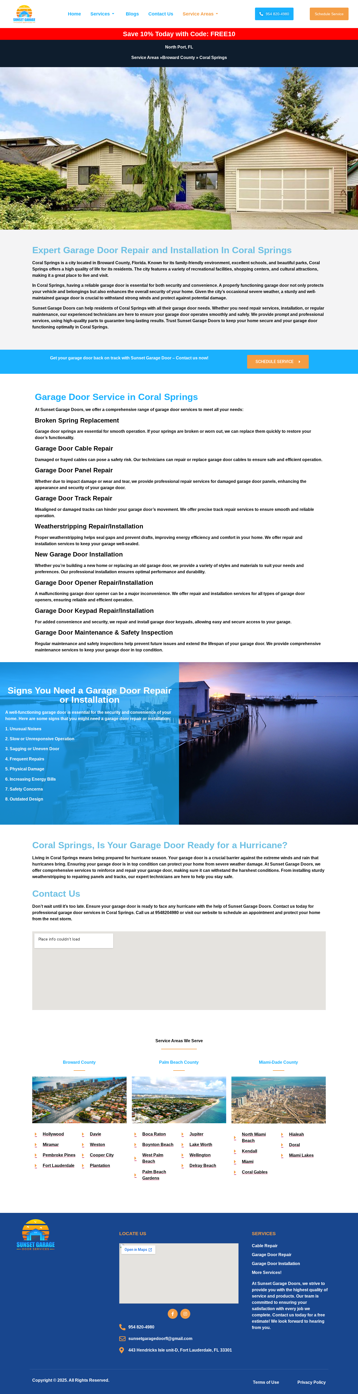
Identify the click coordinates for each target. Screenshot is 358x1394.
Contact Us (160, 14)
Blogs (132, 14)
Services (100, 14)
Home (74, 14)
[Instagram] (185, 1314)
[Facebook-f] (173, 1314)
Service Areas (198, 14)
